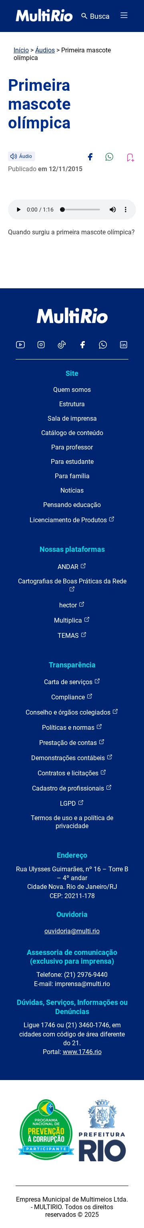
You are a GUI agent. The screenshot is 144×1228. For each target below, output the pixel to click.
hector (68, 605)
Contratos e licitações (69, 773)
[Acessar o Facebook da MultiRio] (82, 345)
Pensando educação (72, 505)
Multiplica (69, 620)
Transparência (72, 665)
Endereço (72, 855)
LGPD (69, 803)
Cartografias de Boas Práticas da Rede (72, 581)
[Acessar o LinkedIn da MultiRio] (123, 345)
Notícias (72, 490)
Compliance (68, 697)
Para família (72, 476)
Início (21, 50)
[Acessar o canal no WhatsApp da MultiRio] (103, 345)
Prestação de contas (68, 743)
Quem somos (72, 389)
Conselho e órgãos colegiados (69, 712)
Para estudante (72, 461)
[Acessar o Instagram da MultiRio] (41, 345)
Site (72, 373)
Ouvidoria (72, 914)
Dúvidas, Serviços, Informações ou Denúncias (72, 1006)
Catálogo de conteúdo (72, 433)
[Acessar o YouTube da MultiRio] (20, 345)
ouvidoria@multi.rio (72, 931)
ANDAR (69, 567)
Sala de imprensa (72, 418)
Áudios (45, 50)
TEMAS (69, 635)
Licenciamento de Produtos (69, 520)
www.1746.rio (82, 1052)
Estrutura (72, 404)
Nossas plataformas (72, 549)
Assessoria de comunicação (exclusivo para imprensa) (72, 956)
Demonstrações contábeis (68, 758)
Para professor (72, 447)
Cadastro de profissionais (69, 788)
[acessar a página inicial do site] (44, 16)
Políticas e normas (69, 727)
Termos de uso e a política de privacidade (72, 822)
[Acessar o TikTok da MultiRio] (62, 345)
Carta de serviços (69, 682)
